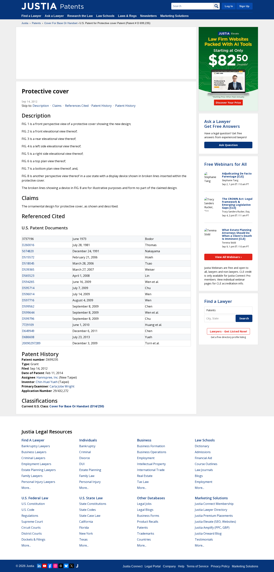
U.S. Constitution (33, 504)
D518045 (28, 263)
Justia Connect (132, 566)
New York (86, 533)
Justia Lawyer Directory (211, 510)
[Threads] (61, 566)
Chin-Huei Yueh (47, 382)
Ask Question (228, 145)
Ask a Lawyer (54, 15)
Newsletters (148, 15)
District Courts (31, 533)
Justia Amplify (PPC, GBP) (212, 527)
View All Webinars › (228, 257)
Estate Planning (90, 470)
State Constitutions (92, 504)
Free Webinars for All (225, 164)
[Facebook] (50, 566)
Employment (146, 458)
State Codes (87, 510)
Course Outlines (206, 464)
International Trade (151, 470)
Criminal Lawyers (33, 458)
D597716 (28, 300)
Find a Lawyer (31, 15)
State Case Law (89, 516)
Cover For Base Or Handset (60, 23)
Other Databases (151, 498)
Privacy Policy (220, 566)
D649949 (28, 331)
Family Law (86, 476)
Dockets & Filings (33, 539)
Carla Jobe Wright (62, 386)
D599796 (28, 319)
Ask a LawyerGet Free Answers (222, 123)
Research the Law (80, 15)
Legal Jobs (144, 504)
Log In (229, 6)
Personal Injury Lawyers (38, 482)
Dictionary (202, 446)
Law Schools (105, 15)
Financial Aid (203, 458)
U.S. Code (27, 510)
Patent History (101, 106)
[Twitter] (71, 566)
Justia (24, 23)
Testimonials (204, 539)
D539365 (28, 269)
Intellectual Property (151, 464)
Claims (57, 106)
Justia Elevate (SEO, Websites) (215, 522)
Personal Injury (90, 482)
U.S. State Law (91, 498)
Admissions (203, 452)
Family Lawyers (31, 476)
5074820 (28, 251)
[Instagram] (55, 566)
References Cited (77, 106)
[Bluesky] (66, 566)
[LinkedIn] (39, 566)
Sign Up (244, 6)
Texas (83, 539)
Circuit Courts (31, 527)
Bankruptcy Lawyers (35, 446)
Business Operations (151, 452)
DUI (82, 464)
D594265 (28, 282)
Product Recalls (147, 522)
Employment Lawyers (36, 464)
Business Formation (151, 446)
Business (144, 440)
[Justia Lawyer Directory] (77, 566)
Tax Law (143, 482)
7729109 (28, 325)
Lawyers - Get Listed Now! (228, 331)
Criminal (85, 452)
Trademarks (145, 533)
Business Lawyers (33, 452)
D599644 (28, 312)
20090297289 (31, 343)
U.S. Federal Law (34, 498)
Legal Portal (153, 566)
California (86, 522)
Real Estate (144, 476)
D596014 (28, 294)
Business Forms (148, 516)
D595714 (28, 288)
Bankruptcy (87, 446)
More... (26, 488)
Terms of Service (198, 566)
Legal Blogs (145, 510)
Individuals (88, 440)
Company (169, 566)
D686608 (28, 337)
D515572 (28, 257)
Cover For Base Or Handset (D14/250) (76, 406)
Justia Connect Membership (214, 504)
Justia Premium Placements (214, 516)
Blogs (199, 476)
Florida (84, 527)
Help (181, 566)
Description (41, 106)
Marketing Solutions (174, 15)
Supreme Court (32, 522)
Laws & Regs (127, 15)
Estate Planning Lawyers (38, 470)
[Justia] (39, 6)
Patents (36, 23)
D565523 (28, 276)
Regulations (29, 516)
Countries (144, 539)
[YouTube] (44, 566)
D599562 (28, 306)
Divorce (84, 458)
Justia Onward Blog (208, 533)
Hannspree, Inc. (47, 377)
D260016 (28, 245)
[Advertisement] (106, 53)
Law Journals (204, 470)
